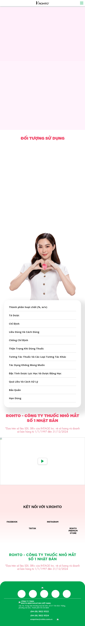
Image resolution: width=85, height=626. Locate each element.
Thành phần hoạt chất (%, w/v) (28, 307)
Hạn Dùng (15, 398)
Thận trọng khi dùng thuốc (26, 348)
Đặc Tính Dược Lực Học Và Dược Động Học (35, 373)
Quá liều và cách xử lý (23, 381)
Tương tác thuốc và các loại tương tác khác (37, 356)
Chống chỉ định (18, 340)
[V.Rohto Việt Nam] (42, 3)
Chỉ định (14, 323)
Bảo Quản (15, 390)
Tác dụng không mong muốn (27, 365)
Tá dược (14, 315)
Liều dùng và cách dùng (24, 332)
